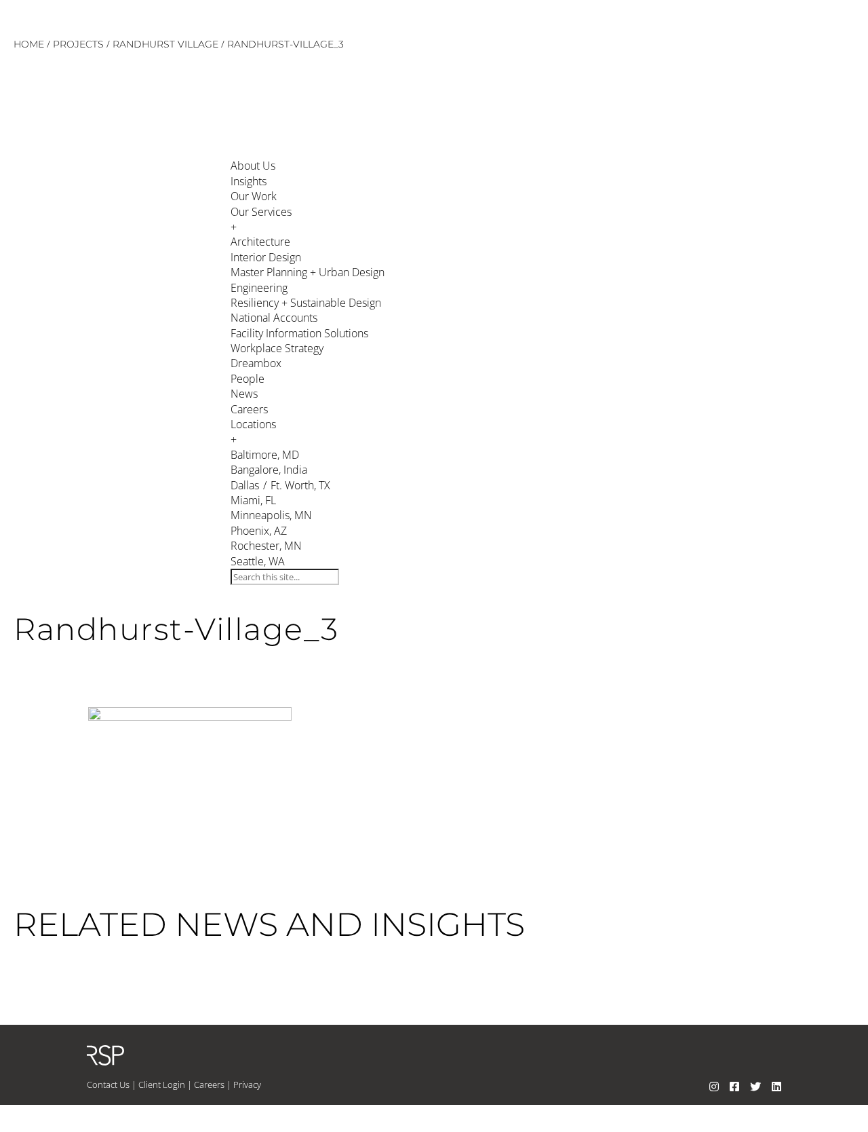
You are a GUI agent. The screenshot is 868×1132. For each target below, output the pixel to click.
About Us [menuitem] (253, 165)
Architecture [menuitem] (260, 241)
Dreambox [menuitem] (256, 363)
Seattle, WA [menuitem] (258, 561)
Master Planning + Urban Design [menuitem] (307, 272)
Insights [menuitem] (249, 181)
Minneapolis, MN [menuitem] (271, 515)
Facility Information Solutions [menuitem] (299, 333)
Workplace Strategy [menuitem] (277, 348)
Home (29, 44)
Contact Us (108, 1084)
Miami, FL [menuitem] (253, 500)
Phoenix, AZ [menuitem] (259, 530)
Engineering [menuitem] (259, 287)
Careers (209, 1084)
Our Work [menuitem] (254, 196)
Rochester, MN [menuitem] (266, 545)
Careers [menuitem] (249, 409)
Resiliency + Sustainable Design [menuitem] (306, 302)
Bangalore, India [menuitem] (269, 469)
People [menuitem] (247, 378)
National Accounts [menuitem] (274, 317)
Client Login (161, 1084)
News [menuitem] (244, 393)
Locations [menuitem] (253, 432)
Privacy (247, 1084)
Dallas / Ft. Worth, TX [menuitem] (280, 485)
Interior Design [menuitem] (266, 257)
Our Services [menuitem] (261, 219)
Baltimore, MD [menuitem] (265, 454)
